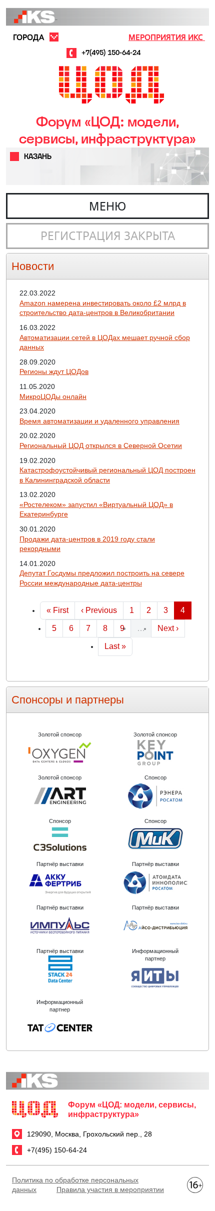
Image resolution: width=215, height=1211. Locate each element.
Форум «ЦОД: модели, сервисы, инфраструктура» (107, 130)
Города (28, 37)
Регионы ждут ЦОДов (54, 372)
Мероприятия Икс (166, 37)
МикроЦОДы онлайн (53, 396)
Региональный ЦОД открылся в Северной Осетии (101, 446)
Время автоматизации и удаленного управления (100, 421)
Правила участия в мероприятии (110, 1190)
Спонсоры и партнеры (68, 700)
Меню (107, 206)
